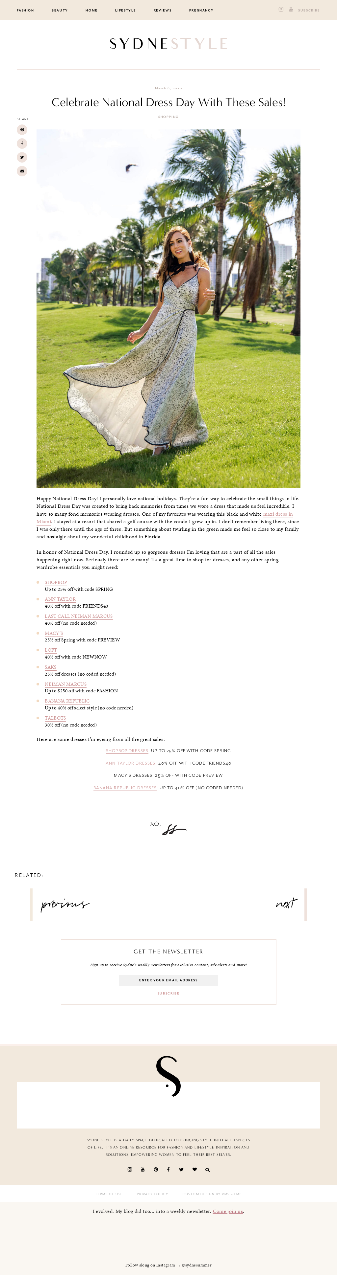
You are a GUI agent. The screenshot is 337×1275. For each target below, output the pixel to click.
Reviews (163, 10)
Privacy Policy (152, 1194)
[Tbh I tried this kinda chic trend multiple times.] (242, 1105)
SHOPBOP (56, 582)
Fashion (25, 10)
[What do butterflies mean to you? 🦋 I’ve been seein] (46, 1105)
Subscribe (309, 10)
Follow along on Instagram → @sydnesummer (168, 1265)
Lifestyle (125, 10)
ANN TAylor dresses (130, 763)
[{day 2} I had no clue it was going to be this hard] (291, 1105)
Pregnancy (201, 10)
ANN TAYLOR (60, 599)
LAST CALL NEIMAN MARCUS (79, 616)
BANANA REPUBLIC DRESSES (125, 788)
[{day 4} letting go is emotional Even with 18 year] (95, 1105)
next (285, 906)
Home (92, 10)
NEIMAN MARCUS (66, 684)
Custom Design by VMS (206, 1194)
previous (65, 906)
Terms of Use (109, 1194)
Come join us (228, 1211)
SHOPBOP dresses (127, 750)
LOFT (51, 650)
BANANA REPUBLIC (67, 701)
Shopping (168, 117)
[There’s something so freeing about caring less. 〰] (144, 1105)
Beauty (60, 10)
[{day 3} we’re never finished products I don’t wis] (193, 1105)
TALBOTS (55, 718)
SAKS (51, 667)
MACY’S (54, 633)
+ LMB (236, 1194)
